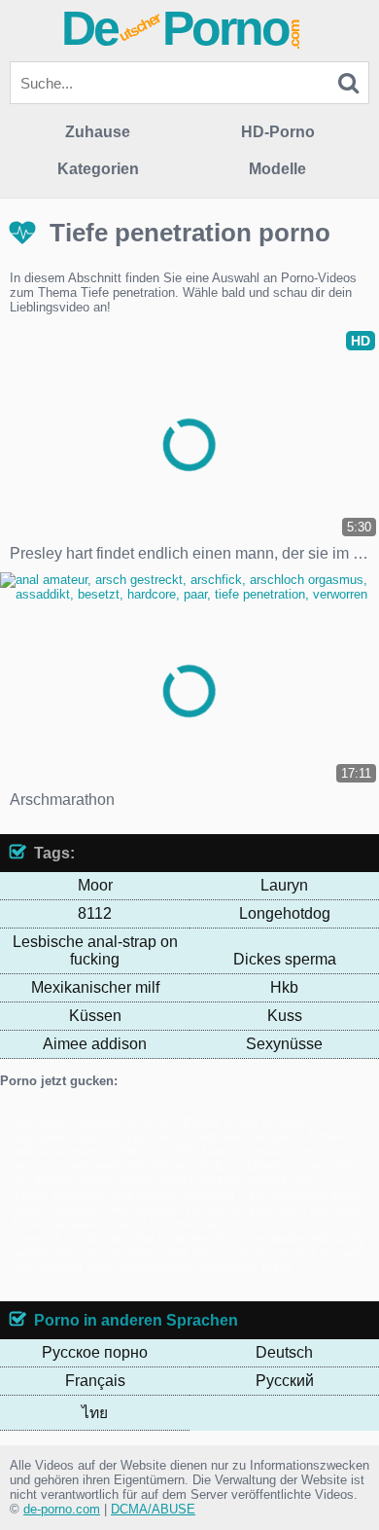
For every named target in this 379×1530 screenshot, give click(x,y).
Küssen (95, 1015)
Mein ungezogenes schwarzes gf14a (190, 1267)
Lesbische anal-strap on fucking (95, 950)
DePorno (181, 28)
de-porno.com (61, 1509)
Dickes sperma (284, 959)
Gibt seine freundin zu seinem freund (115, 1121)
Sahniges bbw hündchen (143, 1238)
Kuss (284, 1015)
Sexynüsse (284, 1044)
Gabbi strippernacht (128, 1136)
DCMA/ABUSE (153, 1509)
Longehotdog (284, 913)
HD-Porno (278, 132)
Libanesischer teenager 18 (124, 1209)
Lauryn (284, 885)
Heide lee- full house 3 (250, 1136)
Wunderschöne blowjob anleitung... (148, 1194)
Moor (95, 885)
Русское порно (95, 1352)
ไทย (95, 1412)
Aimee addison (95, 1044)
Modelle (277, 169)
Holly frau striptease (227, 1151)
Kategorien (98, 169)
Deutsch (284, 1352)
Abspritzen (158, 1165)
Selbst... (142, 1151)
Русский (285, 1380)
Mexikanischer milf (95, 987)
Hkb (284, 987)
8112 (95, 913)
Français (95, 1380)
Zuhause (97, 132)
